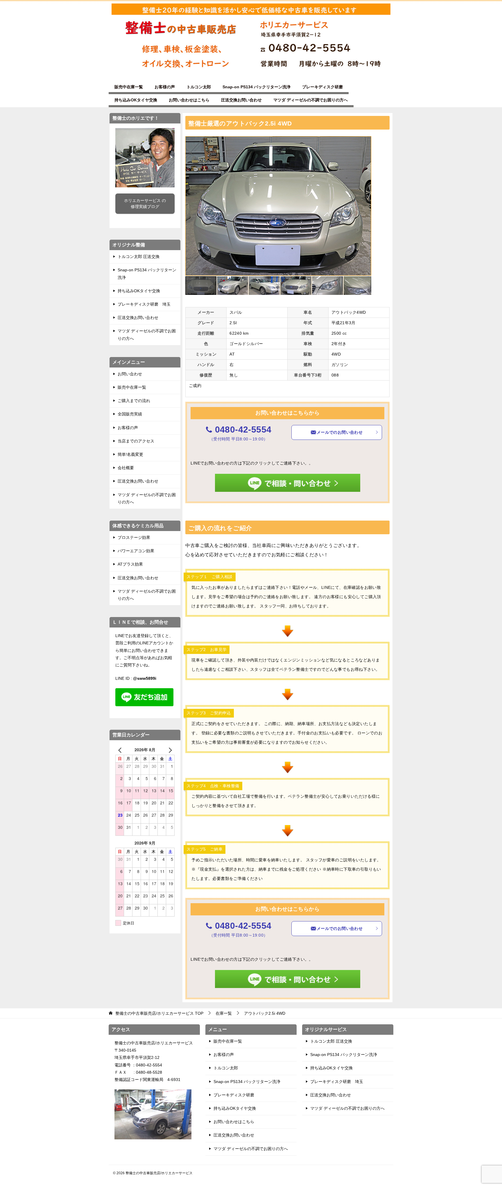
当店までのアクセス (136, 441)
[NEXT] (169, 749)
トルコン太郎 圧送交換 (138, 256)
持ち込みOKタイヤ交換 (135, 100)
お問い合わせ (130, 374)
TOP (159, 1013)
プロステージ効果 (134, 537)
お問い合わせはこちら (189, 100)
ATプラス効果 (130, 564)
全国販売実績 (130, 414)
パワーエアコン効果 (136, 550)
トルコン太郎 (199, 87)
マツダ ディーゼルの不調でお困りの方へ (310, 100)
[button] (366, 141)
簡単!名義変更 (130, 454)
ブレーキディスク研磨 (322, 87)
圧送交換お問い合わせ (241, 100)
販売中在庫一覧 (128, 87)
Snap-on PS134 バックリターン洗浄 (257, 87)
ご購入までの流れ (134, 400)
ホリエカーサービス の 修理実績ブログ (145, 203)
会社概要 (126, 467)
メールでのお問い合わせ (340, 432)
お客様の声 (165, 87)
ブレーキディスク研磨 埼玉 (144, 304)
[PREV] (120, 749)
